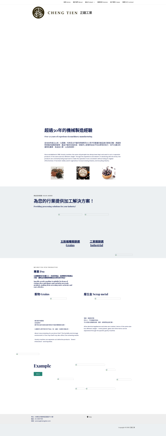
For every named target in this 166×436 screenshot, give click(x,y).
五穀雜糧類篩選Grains (70, 243)
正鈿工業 (86, 13)
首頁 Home (67, 2)
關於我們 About (78, 2)
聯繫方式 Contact (128, 2)
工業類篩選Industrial (97, 243)
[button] (94, 2)
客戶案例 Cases (115, 2)
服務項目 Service (102, 2)
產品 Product (89, 2)
